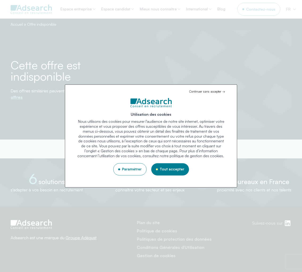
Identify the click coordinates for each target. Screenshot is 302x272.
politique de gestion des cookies (196, 155)
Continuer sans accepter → (207, 91)
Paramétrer (132, 169)
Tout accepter (172, 169)
